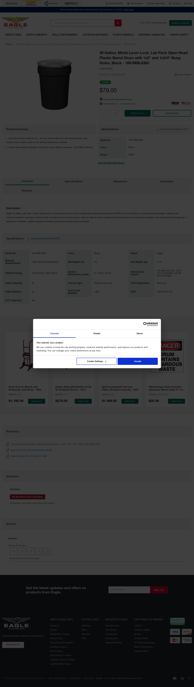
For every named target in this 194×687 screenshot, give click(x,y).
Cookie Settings (95, 361)
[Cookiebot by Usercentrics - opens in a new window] (145, 324)
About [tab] (139, 333)
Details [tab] (97, 333)
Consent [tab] (54, 333)
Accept (137, 361)
